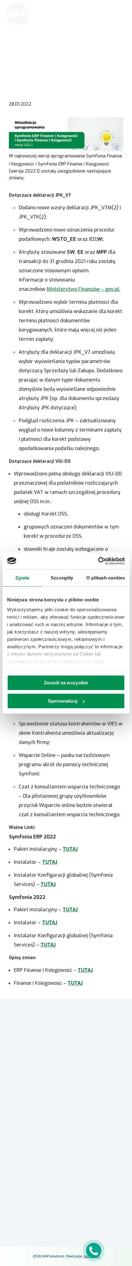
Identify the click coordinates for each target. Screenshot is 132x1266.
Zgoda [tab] (22, 577)
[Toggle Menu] (118, 14)
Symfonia (66, 1105)
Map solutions (21, 45)
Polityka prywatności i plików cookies (66, 1206)
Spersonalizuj (62, 701)
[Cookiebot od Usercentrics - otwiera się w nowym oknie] (98, 561)
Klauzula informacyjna (66, 1197)
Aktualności (47, 45)
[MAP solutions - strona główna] (66, 1037)
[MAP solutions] (37, 13)
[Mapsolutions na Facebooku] (51, 1217)
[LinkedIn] (66, 1217)
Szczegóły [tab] (62, 577)
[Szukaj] (105, 13)
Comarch (66, 1087)
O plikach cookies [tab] (105, 577)
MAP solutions (66, 1096)
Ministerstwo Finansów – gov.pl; (83, 289)
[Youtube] (81, 1217)
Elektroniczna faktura (66, 1161)
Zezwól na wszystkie (66, 682)
